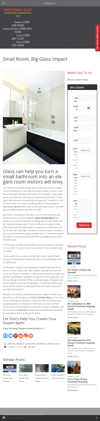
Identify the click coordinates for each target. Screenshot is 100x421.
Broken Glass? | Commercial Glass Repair (42, 378)
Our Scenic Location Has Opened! (8, 378)
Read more (72, 281)
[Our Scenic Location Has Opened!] (10, 368)
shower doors (47, 217)
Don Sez (31, 346)
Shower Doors (54, 343)
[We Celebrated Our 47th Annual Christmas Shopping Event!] (73, 328)
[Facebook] (5, 334)
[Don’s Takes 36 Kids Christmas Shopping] (73, 367)
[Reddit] (20, 334)
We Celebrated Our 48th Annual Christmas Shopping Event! (81, 306)
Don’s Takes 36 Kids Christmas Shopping (77, 380)
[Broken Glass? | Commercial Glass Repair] (42, 368)
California (11, 343)
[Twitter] (10, 334)
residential (21, 310)
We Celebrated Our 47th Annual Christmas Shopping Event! (81, 343)
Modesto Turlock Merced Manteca (31, 343)
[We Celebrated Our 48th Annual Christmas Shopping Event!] (73, 291)
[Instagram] (25, 334)
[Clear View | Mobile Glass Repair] (26, 368)
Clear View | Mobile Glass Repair (24, 378)
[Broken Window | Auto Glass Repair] (58, 368)
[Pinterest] (15, 334)
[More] (31, 334)
